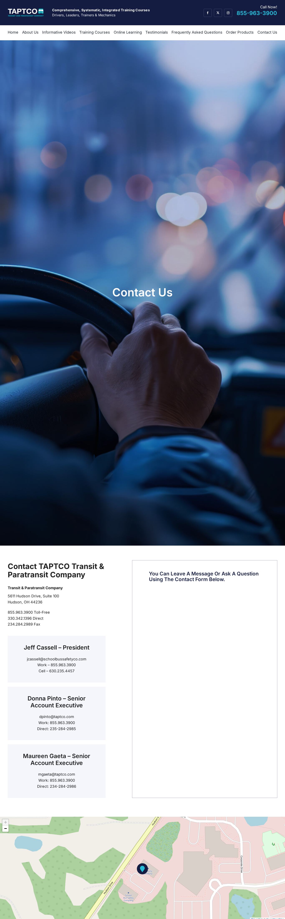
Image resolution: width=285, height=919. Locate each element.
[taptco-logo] (26, 10)
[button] (142, 868)
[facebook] (208, 13)
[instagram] (228, 13)
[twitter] (218, 13)
